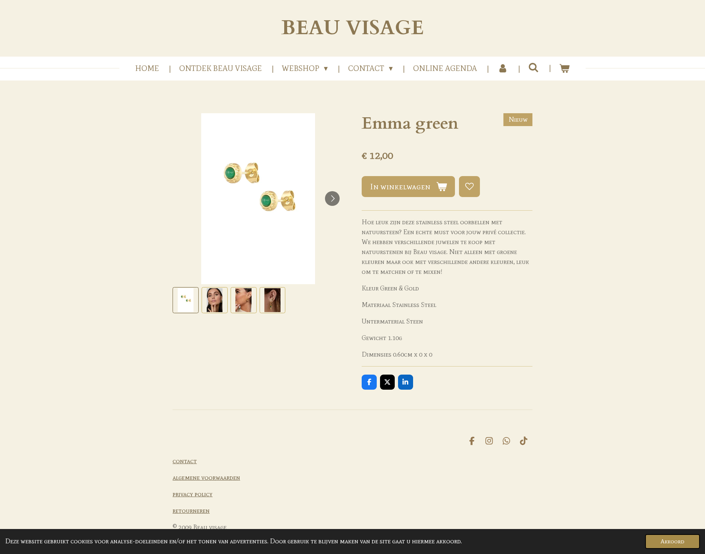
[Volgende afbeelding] (332, 198)
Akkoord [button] (672, 541)
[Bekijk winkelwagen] (564, 69)
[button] (186, 300)
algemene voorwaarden (206, 477)
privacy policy (193, 494)
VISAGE (352, 28)
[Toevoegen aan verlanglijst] (469, 186)
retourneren (191, 511)
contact (185, 461)
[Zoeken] (533, 68)
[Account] (502, 69)
